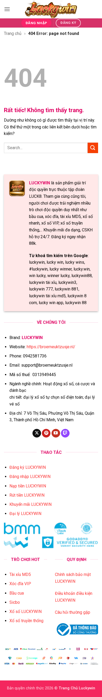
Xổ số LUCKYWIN (25, 611)
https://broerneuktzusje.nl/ (51, 346)
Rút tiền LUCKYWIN (26, 495)
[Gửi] (93, 148)
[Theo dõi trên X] (36, 433)
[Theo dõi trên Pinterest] (46, 433)
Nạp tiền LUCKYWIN (27, 485)
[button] (7, 9)
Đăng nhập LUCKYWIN (29, 476)
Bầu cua (16, 593)
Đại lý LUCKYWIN (25, 513)
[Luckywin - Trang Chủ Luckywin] (51, 9)
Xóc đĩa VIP (20, 583)
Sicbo (14, 602)
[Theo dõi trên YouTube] (56, 433)
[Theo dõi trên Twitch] (65, 433)
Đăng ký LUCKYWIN (27, 467)
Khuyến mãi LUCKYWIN (30, 504)
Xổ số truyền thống (26, 620)
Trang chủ (12, 33)
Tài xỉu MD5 (20, 574)
